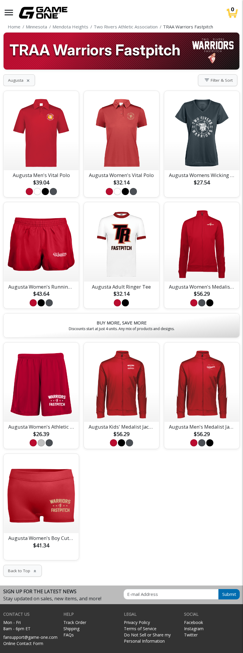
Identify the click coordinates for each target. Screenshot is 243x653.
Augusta (19, 80)
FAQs (68, 635)
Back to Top (22, 570)
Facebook (193, 622)
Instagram (194, 628)
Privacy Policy (137, 622)
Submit (229, 594)
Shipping (71, 628)
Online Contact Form (23, 643)
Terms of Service (140, 628)
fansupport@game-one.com (30, 637)
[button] (9, 12)
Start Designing (41, 159)
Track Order (74, 622)
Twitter (191, 635)
